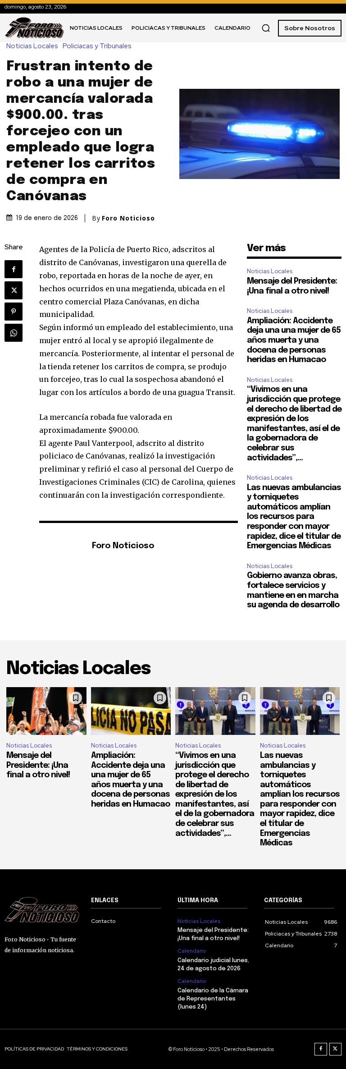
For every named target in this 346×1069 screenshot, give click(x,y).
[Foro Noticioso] (60, 546)
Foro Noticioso (128, 218)
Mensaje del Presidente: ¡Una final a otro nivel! (38, 765)
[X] (14, 290)
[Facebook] (14, 269)
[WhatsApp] (14, 333)
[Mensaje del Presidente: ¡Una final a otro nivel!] (46, 711)
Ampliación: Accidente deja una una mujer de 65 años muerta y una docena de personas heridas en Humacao (294, 340)
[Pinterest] (14, 312)
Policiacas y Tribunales (97, 46)
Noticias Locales (32, 46)
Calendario (192, 951)
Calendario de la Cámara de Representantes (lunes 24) (213, 999)
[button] (266, 28)
